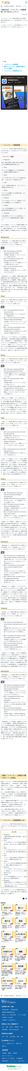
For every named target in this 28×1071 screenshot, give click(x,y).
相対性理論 (4, 1029)
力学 (3, 1027)
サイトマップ (13, 1061)
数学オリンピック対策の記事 (9, 1015)
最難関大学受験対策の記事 (8, 1012)
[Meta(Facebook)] (26, 899)
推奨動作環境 (5, 1061)
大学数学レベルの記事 (7, 1017)
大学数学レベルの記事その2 (8, 1020)
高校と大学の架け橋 (14, 1029)
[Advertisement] (14, 44)
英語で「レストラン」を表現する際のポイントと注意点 (14, 67)
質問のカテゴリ (10, 1043)
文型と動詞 (12, 1036)
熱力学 (11, 1027)
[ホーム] (1, 6)
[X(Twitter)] (23, 899)
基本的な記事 (5, 1009)
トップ (3, 1043)
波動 (7, 1027)
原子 (22, 1027)
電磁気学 (17, 1027)
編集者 (9, 1053)
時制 (18, 1036)
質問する (4, 1046)
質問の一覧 (18, 1043)
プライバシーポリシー (7, 1055)
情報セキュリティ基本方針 (8, 1058)
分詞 (22, 1036)
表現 (7, 1036)
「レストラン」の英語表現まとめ (13, 70)
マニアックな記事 (21, 1015)
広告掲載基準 (19, 1058)
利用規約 (15, 1053)
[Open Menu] (26, 2)
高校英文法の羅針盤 (9, 6)
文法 (3, 1036)
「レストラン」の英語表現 (11, 64)
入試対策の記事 (13, 1009)
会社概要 (4, 1053)
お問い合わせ (21, 1061)
